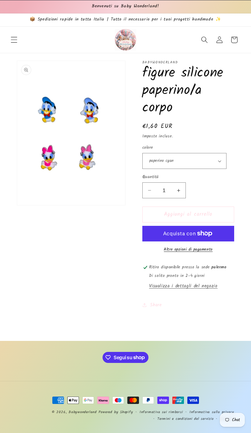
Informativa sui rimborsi (161, 412)
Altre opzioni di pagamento (188, 249)
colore (147, 148)
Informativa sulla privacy (211, 412)
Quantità (150, 177)
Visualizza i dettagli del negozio (183, 286)
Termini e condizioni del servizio (185, 419)
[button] (14, 39)
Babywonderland (83, 412)
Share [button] (156, 305)
